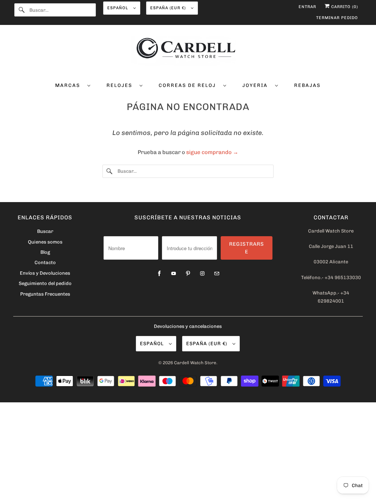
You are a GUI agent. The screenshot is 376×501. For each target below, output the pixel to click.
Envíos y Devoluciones (45, 273)
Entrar (307, 6)
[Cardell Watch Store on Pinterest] (188, 273)
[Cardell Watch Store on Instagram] (202, 273)
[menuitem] (73, 85)
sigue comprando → (212, 152)
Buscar (45, 231)
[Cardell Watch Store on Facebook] (159, 273)
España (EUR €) (168, 8)
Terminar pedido (337, 17)
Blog (45, 252)
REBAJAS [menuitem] (307, 85)
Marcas (69, 85)
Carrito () (344, 6)
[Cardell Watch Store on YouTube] (173, 273)
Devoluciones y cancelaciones (188, 326)
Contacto (45, 262)
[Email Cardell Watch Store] (216, 273)
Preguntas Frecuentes (45, 294)
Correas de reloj (189, 85)
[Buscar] (21, 10)
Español (118, 8)
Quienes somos (45, 242)
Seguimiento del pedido (45, 283)
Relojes (121, 85)
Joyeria (256, 85)
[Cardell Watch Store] (188, 52)
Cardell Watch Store (195, 362)
